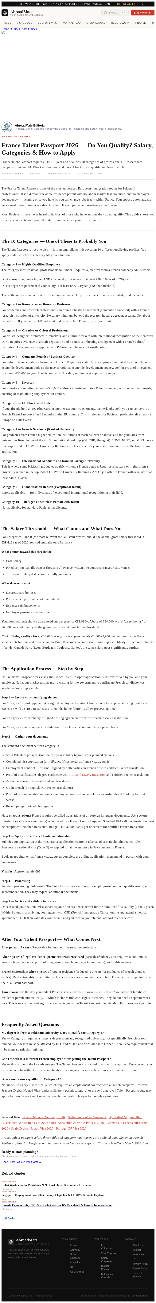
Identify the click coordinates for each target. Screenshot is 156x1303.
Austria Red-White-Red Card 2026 (25, 1123)
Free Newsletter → (130, 4)
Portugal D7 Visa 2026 (71, 1128)
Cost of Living (47, 23)
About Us (137, 1245)
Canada (74, 1245)
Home (7, 23)
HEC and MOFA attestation (87, 774)
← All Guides (8, 1218)
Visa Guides (24, 23)
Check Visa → (10, 1162)
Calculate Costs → (30, 1162)
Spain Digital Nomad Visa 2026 (32, 1128)
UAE (72, 1267)
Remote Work (120, 23)
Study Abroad (95, 23)
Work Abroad (72, 23)
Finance (140, 23)
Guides (15, 29)
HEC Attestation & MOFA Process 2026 (77, 1123)
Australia (75, 1262)
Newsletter (138, 1254)
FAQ (134, 1259)
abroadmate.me (140, 1296)
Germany (75, 1249)
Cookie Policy (140, 1268)
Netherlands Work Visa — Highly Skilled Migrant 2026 (105, 1117)
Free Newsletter (142, 12)
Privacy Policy (140, 1263)
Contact (136, 1249)
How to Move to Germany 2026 (43, 1117)
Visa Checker (108, 1253)
